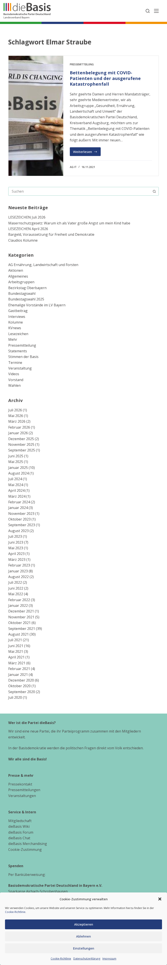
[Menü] (156, 10)
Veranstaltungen (22, 795)
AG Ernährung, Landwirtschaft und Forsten (43, 264)
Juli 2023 (15, 536)
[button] (160, 899)
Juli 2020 (15, 697)
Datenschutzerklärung (86, 958)
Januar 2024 (18, 507)
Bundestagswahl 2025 (26, 299)
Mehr (12, 339)
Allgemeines (18, 276)
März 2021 (16, 663)
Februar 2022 (19, 599)
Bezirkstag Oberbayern (27, 287)
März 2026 (16, 421)
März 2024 (16, 496)
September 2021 (21, 628)
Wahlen (14, 385)
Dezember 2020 (21, 680)
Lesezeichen (18, 333)
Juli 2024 (15, 479)
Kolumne (15, 322)
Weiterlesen (87, 152)
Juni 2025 (15, 456)
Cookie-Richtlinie (15, 912)
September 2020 (21, 691)
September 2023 (21, 524)
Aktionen (15, 270)
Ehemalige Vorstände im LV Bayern (36, 305)
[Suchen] (148, 11)
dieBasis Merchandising (27, 843)
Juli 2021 (15, 640)
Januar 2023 (18, 571)
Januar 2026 (18, 433)
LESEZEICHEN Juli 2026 (26, 217)
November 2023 (21, 513)
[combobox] (79, 191)
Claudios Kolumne (23, 240)
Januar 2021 (18, 674)
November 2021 (21, 617)
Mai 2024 (15, 484)
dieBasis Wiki (19, 826)
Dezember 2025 (21, 438)
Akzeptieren (83, 924)
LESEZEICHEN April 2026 (28, 228)
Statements (17, 351)
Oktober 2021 (19, 622)
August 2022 (18, 576)
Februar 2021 (19, 668)
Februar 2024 (19, 502)
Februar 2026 (19, 427)
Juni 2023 (15, 542)
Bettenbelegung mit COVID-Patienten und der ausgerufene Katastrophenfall (105, 78)
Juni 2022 (15, 588)
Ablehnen (83, 936)
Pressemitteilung (82, 64)
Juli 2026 (15, 410)
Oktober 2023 (19, 519)
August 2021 (18, 634)
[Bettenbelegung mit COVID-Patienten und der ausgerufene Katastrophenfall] (35, 116)
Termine (15, 362)
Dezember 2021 (21, 611)
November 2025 (21, 444)
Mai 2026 (15, 415)
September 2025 (21, 450)
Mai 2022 (15, 594)
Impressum (109, 958)
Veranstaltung (20, 368)
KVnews (14, 328)
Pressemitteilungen (24, 789)
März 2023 (16, 559)
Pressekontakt (20, 784)
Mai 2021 (15, 651)
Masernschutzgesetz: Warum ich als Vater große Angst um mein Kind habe (69, 223)
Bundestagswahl (21, 293)
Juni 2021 (15, 645)
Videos (13, 373)
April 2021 (16, 657)
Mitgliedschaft (20, 820)
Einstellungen (83, 948)
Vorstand (15, 379)
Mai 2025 (15, 461)
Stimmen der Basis (23, 356)
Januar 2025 (18, 467)
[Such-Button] (154, 191)
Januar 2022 (18, 605)
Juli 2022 (15, 582)
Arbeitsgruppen (21, 282)
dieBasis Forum (20, 832)
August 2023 (18, 530)
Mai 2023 (15, 548)
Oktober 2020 (19, 685)
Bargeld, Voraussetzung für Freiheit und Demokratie (51, 234)
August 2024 (18, 473)
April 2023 (16, 553)
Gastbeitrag (18, 310)
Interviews (16, 316)
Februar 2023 (19, 565)
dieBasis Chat (19, 838)
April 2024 (16, 490)
